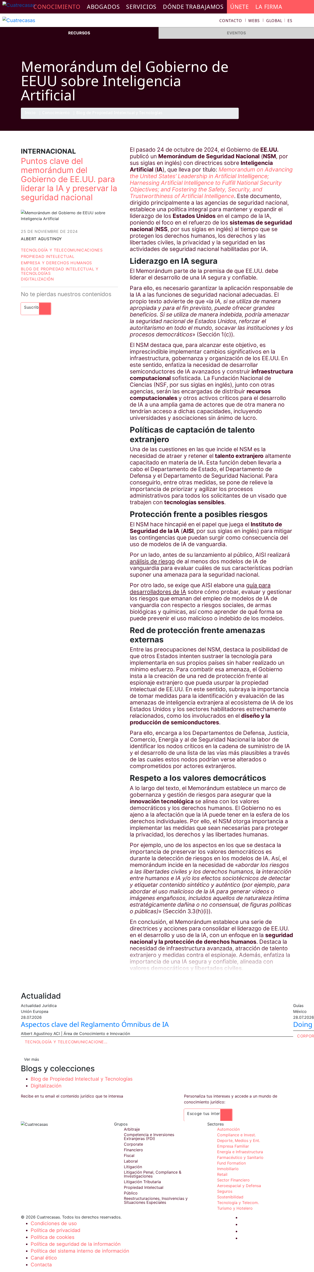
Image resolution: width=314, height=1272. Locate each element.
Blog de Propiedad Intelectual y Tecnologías (119, 113)
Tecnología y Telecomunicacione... (66, 1041)
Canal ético (44, 1258)
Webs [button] (254, 20)
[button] (279, 21)
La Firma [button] (268, 7)
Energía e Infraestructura (240, 1152)
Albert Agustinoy (41, 238)
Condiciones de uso (54, 1223)
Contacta (41, 1265)
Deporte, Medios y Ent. (238, 1140)
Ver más (31, 1059)
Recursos (79, 32)
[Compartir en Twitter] (268, 119)
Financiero (133, 1150)
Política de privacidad (55, 1230)
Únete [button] (239, 7)
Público (131, 1193)
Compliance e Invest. (236, 1135)
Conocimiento (56, 113)
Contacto (230, 20)
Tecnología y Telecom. (238, 1203)
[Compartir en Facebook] (259, 119)
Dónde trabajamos (193, 7)
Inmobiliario (228, 1169)
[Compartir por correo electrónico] (288, 119)
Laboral (131, 1161)
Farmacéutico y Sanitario (240, 1157)
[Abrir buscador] (308, 21)
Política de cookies (52, 1237)
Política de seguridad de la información (76, 1244)
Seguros (224, 1191)
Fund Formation (231, 1163)
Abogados (103, 7)
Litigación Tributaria (142, 1182)
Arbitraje (132, 1129)
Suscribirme (36, 307)
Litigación (133, 1167)
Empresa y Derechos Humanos (56, 262)
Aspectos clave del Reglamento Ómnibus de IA (95, 1024)
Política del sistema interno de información (80, 1251)
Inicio (30, 113)
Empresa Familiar (233, 1146)
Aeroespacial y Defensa (239, 1186)
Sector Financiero (233, 1180)
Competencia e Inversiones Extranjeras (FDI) (149, 1136)
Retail (222, 1174)
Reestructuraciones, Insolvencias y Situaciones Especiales (156, 1200)
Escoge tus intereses (208, 1113)
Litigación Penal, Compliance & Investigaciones (152, 1174)
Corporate (133, 1144)
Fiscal (129, 1155)
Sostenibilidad (230, 1197)
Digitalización (37, 279)
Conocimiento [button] (56, 7)
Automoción (228, 1129)
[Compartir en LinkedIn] (278, 119)
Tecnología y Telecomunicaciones (62, 250)
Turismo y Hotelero (235, 1208)
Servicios (141, 7)
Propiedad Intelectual (48, 256)
